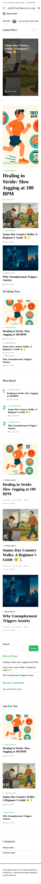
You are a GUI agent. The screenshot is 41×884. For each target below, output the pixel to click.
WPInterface (10, 875)
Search (6, 644)
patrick (26, 500)
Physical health (10, 170)
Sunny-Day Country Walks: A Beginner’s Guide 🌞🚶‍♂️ (19, 555)
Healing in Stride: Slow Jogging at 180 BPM (19, 489)
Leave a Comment (9, 503)
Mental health (13, 41)
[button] (32, 30)
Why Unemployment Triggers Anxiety (18, 675)
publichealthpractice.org (21, 8)
